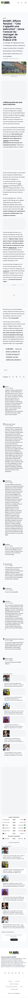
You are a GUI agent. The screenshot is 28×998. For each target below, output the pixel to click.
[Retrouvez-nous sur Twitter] (5, 973)
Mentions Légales (14, 984)
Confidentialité (14, 989)
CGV (21, 986)
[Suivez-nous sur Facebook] (8, 973)
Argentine (6, 140)
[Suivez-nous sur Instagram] (12, 973)
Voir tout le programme (14, 842)
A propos (17, 981)
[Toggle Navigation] (25, 2)
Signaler (11, 388)
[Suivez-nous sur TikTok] (19, 973)
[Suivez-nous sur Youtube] (15, 973)
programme (6, 271)
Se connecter (14, 939)
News (4, 18)
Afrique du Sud (12, 247)
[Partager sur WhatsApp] (16, 376)
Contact (10, 981)
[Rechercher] (18, 2)
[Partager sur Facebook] (13, 376)
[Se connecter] (21, 2)
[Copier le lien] (23, 376)
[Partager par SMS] (20, 376)
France (22, 115)
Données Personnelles (11, 986)
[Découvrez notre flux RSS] (22, 973)
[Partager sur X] (9, 376)
